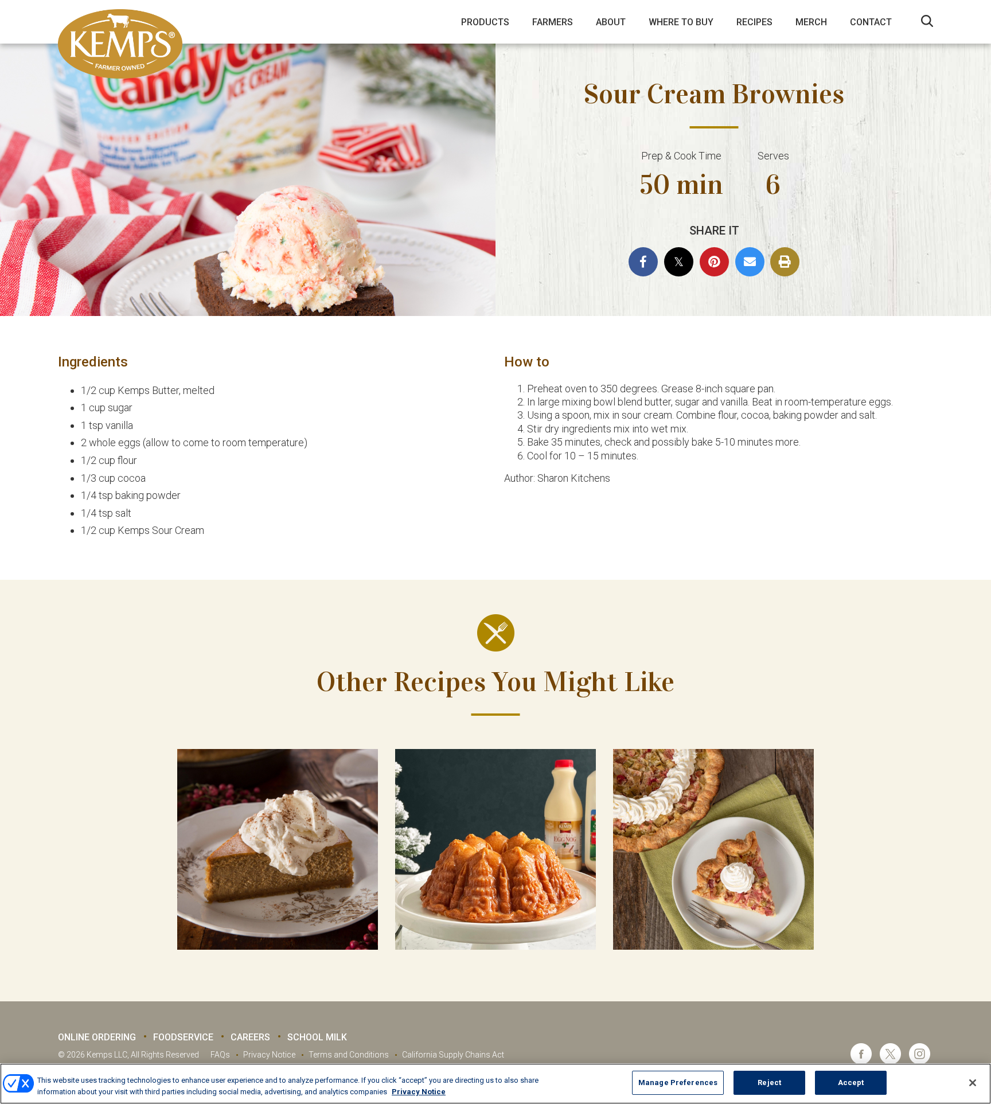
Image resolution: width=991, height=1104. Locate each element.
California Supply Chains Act (453, 1054)
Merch (811, 22)
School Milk (317, 1037)
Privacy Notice (269, 1054)
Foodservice (183, 1037)
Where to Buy (681, 22)
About (611, 22)
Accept (851, 1082)
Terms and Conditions (349, 1054)
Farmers (552, 22)
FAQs (220, 1054)
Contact (871, 22)
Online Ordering (97, 1037)
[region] (495, 1083)
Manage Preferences (677, 1082)
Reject (769, 1082)
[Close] (972, 1082)
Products (485, 22)
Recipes (754, 22)
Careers (250, 1037)
